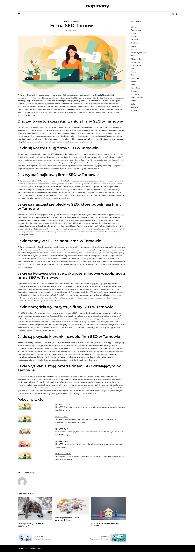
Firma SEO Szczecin (62, 441)
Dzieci (133, 33)
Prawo (133, 72)
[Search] (176, 14)
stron (114, 95)
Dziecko (134, 36)
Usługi (133, 104)
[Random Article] (173, 14)
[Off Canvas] (19, 14)
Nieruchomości (136, 62)
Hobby (133, 46)
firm (37, 95)
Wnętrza (134, 107)
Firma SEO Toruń (61, 429)
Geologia (134, 43)
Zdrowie (134, 110)
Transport (134, 91)
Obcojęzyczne (136, 65)
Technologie (135, 88)
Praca (133, 69)
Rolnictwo (135, 78)
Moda (133, 56)
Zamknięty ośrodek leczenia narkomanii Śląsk (68, 519)
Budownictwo (136, 30)
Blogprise (39, 548)
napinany (97, 5)
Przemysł (134, 75)
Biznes (133, 27)
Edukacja (134, 40)
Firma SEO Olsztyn (62, 404)
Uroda (133, 101)
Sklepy (133, 81)
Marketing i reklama (71, 21)
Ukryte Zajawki (137, 97)
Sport (133, 85)
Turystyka (135, 94)
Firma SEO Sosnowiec (63, 454)
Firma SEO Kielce (61, 417)
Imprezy (134, 49)
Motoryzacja (136, 59)
